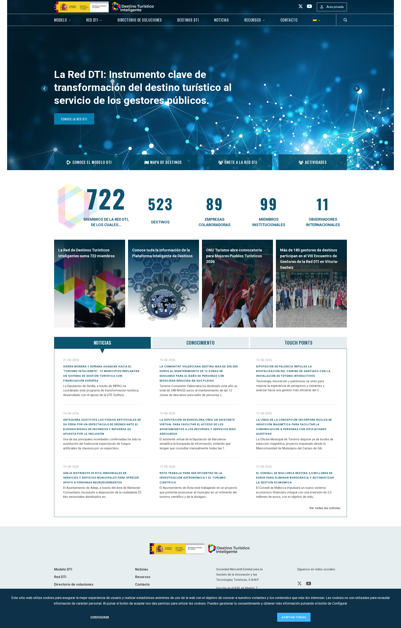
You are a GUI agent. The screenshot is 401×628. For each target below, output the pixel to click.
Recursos (252, 20)
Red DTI (92, 20)
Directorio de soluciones (140, 20)
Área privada (335, 7)
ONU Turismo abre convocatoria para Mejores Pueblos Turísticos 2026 (234, 256)
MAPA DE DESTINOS (166, 162)
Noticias (221, 20)
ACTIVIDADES (316, 162)
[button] (44, 88)
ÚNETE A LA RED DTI (241, 162)
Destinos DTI (188, 20)
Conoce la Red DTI (74, 118)
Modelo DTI (63, 569)
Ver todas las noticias (324, 508)
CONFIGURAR (99, 617)
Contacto (289, 20)
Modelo (60, 20)
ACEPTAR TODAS (294, 617)
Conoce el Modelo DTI (92, 162)
